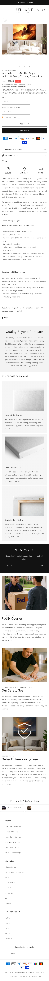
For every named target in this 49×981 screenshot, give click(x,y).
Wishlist (7, 933)
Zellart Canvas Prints (15, 972)
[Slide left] (19, 66)
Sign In (7, 923)
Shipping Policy (10, 867)
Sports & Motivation (12, 847)
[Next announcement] (44, 2)
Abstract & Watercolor (13, 827)
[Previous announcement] (4, 2)
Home (7, 877)
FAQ (6, 898)
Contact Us (40, 308)
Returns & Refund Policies (14, 872)
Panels (4, 97)
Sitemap (8, 903)
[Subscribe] (41, 565)
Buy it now (24, 130)
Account (8, 928)
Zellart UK (8, 939)
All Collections (10, 883)
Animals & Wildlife (11, 832)
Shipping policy (36, 976)
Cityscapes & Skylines (12, 842)
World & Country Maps (13, 853)
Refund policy (40, 972)
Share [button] (6, 318)
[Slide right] (29, 66)
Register (8, 918)
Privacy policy (14, 976)
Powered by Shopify (28, 972)
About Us (8, 888)
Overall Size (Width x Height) (11, 107)
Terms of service (25, 976)
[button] (4, 10)
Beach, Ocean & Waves (13, 837)
